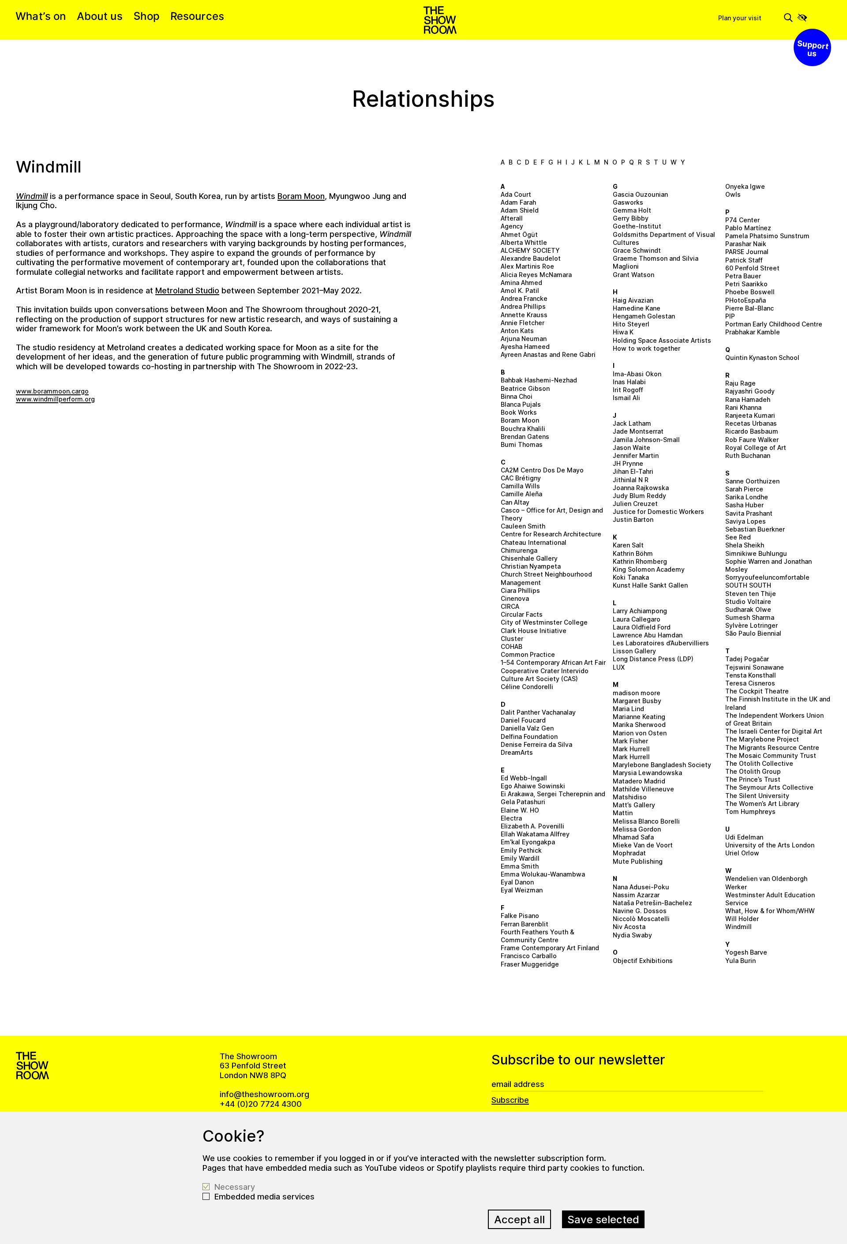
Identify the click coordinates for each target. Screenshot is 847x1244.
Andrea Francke (524, 298)
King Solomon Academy (649, 569)
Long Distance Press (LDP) (653, 659)
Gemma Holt (632, 210)
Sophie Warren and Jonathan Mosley (768, 565)
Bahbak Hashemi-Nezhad (539, 380)
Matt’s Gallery (634, 805)
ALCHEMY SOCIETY (530, 250)
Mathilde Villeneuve (643, 789)
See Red (738, 537)
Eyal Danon (517, 882)
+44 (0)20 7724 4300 (261, 1104)
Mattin (623, 813)
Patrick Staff (744, 260)
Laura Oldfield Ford (642, 627)
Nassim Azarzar (636, 895)
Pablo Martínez (748, 228)
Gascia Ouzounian (640, 194)
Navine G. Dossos (640, 910)
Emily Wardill (520, 858)
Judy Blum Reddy (639, 495)
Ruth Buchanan (747, 455)
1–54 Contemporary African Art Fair (553, 662)
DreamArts (517, 752)
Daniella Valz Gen (527, 728)
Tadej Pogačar (747, 659)
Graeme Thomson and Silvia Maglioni (655, 262)
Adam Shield (520, 210)
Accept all (519, 1219)
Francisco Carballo (529, 955)
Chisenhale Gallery (529, 558)
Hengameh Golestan (644, 316)
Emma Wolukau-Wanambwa (543, 874)
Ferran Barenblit (524, 924)
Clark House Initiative (533, 630)
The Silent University (757, 795)
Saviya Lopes (745, 521)
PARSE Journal (746, 251)
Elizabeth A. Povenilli (532, 826)
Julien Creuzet (635, 503)
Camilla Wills (520, 486)
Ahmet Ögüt (519, 234)
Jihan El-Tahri (633, 471)
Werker (736, 887)
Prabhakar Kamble (752, 332)
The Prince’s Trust (752, 779)
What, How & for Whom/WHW (770, 910)
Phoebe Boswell (750, 292)
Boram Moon (520, 420)
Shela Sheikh (744, 545)
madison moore (636, 693)
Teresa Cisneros (750, 683)
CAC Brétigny (521, 478)
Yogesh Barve (746, 952)
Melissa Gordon (637, 829)
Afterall (512, 218)
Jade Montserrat (638, 431)
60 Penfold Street (752, 268)
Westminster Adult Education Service (770, 899)
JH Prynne (628, 463)
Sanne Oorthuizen (752, 481)
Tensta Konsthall (750, 675)
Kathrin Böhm (633, 553)
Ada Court (516, 194)
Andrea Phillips (523, 306)
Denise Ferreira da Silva (536, 744)
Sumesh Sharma (749, 617)
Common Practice (528, 654)
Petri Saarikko (746, 284)
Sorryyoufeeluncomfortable (767, 577)
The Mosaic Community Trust (770, 755)
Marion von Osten (640, 733)
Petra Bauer (743, 276)
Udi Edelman (744, 837)
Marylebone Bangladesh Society (662, 764)
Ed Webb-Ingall (524, 778)
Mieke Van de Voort (643, 845)
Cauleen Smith (523, 526)
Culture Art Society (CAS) (539, 678)
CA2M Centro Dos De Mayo (542, 470)
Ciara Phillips (520, 590)
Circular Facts (522, 614)
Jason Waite (631, 447)
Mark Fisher (630, 741)
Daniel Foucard (523, 720)
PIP (730, 316)
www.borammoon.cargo (52, 391)
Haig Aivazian (633, 300)
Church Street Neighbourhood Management (546, 578)
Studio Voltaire (748, 601)
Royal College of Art (755, 447)
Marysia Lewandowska (647, 772)
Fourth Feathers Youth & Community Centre (537, 936)
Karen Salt (628, 545)
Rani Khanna (743, 407)
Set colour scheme (802, 18)
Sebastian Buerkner (755, 529)
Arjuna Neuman (524, 338)
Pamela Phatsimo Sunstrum (767, 236)
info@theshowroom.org (264, 1094)
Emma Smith (520, 866)
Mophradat (629, 853)
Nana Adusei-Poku (641, 887)
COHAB (511, 646)
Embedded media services (264, 1196)
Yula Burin (740, 960)
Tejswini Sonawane (754, 667)
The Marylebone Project (762, 739)
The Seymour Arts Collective (769, 787)
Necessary (234, 1187)
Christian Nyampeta (531, 566)
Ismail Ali (626, 397)
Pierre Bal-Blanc (749, 308)
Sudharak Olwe (748, 609)
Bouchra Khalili (523, 428)
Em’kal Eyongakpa (528, 842)
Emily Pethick (521, 850)
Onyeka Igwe (745, 186)
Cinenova (515, 598)
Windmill (738, 926)
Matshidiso (630, 797)
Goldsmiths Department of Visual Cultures (664, 238)
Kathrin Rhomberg (640, 561)
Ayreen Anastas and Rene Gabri (548, 354)
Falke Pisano (520, 915)
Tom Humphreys (750, 811)
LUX (619, 667)
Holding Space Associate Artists (662, 340)
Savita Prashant (748, 513)
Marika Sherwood (639, 724)
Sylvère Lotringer (751, 625)
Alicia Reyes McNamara (536, 274)
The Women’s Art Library (762, 803)
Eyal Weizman (522, 890)
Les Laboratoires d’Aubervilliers (661, 643)
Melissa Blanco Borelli (646, 821)
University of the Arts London (769, 845)
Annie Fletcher (522, 322)
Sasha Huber (744, 505)
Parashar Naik (745, 243)
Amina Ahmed (521, 282)
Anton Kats (517, 330)
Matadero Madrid (639, 781)
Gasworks (628, 202)
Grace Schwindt (637, 250)
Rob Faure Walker (752, 439)
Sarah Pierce (744, 489)
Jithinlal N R (630, 479)
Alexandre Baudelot (531, 258)
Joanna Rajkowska (641, 487)
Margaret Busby (637, 700)
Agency (512, 226)
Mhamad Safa (633, 837)
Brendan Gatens (525, 436)
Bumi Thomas (522, 444)
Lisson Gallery (634, 651)
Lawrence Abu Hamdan (647, 635)
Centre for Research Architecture (551, 534)
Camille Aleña (521, 494)
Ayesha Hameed (525, 346)
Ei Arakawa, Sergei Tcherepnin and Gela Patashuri (553, 798)
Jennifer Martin (636, 455)
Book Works (519, 412)
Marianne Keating (639, 716)
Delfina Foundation (529, 736)
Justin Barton (633, 519)
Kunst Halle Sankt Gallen (650, 585)
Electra (511, 818)
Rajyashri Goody (750, 391)
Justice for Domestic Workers (658, 511)
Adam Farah (518, 202)
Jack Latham (632, 423)
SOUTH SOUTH (748, 585)
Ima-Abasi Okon (637, 374)
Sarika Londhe (746, 497)
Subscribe (510, 1100)
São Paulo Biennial (753, 633)
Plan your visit (739, 18)
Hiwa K (623, 332)
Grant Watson (633, 274)
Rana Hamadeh (747, 399)
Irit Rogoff (628, 389)
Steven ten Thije (750, 593)
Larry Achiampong (640, 611)
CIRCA (510, 606)
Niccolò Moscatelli (641, 918)
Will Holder (742, 918)
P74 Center (742, 220)
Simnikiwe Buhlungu (756, 553)
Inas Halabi (629, 382)
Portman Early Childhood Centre (773, 324)
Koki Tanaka (631, 577)
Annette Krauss (524, 314)
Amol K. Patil (520, 290)
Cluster (512, 638)
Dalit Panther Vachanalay (538, 712)
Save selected (603, 1219)
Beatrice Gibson (525, 388)
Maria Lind (628, 708)
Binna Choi (516, 396)
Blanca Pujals (521, 404)
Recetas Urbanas (751, 423)
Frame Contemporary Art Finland (550, 948)
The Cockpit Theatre (757, 691)
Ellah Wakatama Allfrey (535, 834)
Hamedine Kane (636, 308)
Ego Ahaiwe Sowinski (533, 786)
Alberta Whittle (524, 242)
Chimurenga (519, 550)
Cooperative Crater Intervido (544, 670)
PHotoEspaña (745, 300)
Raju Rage (740, 383)
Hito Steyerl (631, 324)
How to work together (646, 348)
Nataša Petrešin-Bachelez (652, 903)
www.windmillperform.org (55, 399)
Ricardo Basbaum (751, 431)
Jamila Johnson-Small (646, 439)
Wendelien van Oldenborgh (766, 878)
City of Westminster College (544, 622)
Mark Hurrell (631, 749)
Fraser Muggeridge (530, 964)
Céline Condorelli (527, 686)
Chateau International (533, 542)
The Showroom (440, 20)
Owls (733, 194)
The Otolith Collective (759, 763)
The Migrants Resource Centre (772, 747)
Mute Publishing (638, 861)
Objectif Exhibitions (643, 960)
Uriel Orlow (742, 853)
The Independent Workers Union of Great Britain (774, 719)
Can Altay (515, 502)
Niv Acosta (629, 926)
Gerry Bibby (630, 218)
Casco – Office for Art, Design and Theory (552, 514)
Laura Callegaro (636, 619)
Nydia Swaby (632, 935)
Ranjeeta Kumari (750, 415)
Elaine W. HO (520, 810)
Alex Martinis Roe (527, 266)
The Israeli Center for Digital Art (773, 731)
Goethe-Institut (637, 226)
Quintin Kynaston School (762, 357)
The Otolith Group (753, 771)
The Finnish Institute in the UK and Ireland (777, 703)
